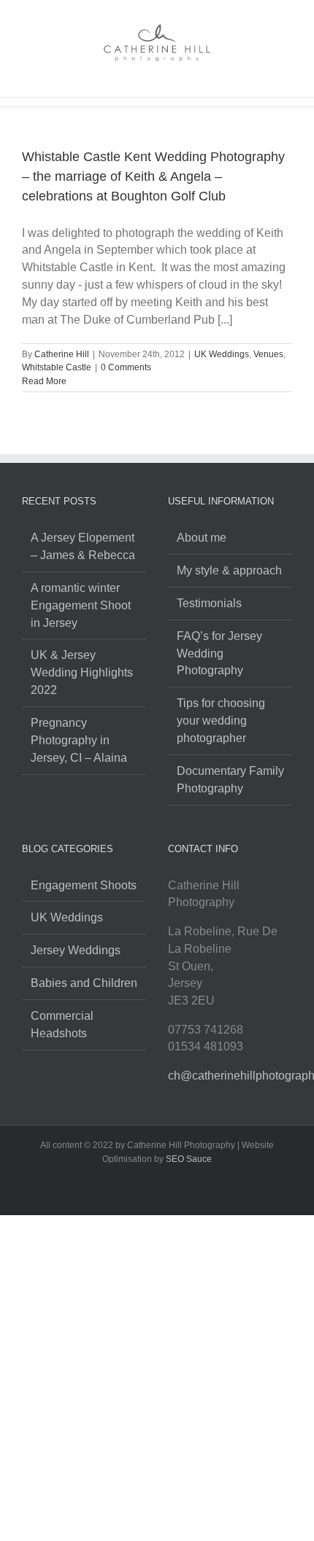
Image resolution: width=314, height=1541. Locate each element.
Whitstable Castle (56, 367)
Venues (268, 354)
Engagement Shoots (84, 885)
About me (201, 537)
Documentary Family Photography (230, 780)
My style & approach (229, 570)
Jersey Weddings (75, 950)
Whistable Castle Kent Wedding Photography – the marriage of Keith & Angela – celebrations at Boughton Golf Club (153, 176)
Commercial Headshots (62, 1024)
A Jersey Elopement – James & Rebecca (83, 546)
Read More (44, 381)
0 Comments (126, 367)
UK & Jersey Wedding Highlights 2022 (82, 672)
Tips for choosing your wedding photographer (221, 720)
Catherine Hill (61, 354)
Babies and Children (84, 983)
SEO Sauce (189, 1159)
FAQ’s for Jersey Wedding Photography (219, 653)
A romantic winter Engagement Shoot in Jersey (81, 605)
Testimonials (209, 603)
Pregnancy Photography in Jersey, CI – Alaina (79, 740)
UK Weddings (221, 354)
